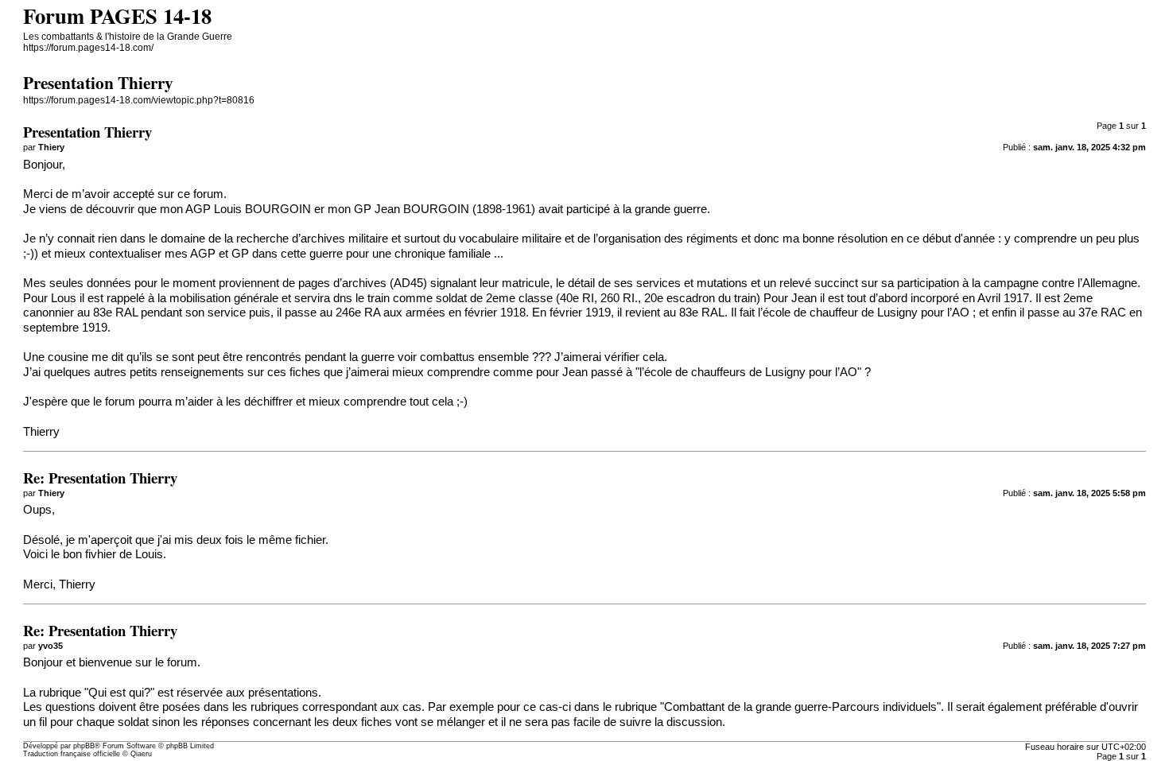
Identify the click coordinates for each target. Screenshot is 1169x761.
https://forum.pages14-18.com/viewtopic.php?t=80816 (138, 100)
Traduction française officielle (71, 754)
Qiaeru (141, 754)
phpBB (84, 746)
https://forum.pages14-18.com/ (88, 47)
